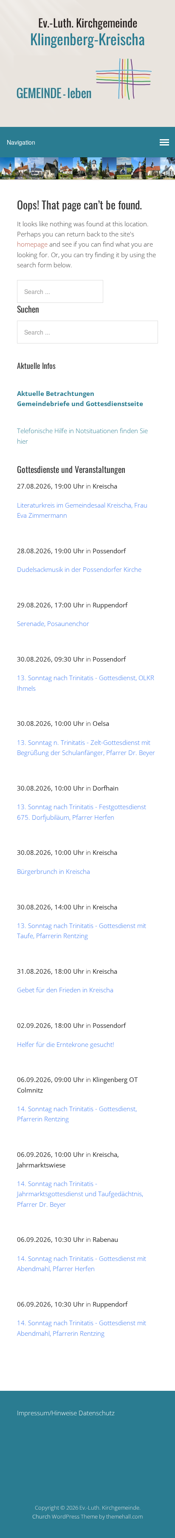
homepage (32, 244)
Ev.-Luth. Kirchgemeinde (87, 22)
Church (41, 1516)
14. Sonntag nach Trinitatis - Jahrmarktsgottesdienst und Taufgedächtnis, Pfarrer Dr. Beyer (80, 1193)
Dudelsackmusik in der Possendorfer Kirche (79, 569)
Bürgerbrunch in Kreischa (53, 871)
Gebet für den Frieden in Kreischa (65, 990)
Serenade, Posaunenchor (53, 623)
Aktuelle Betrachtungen (55, 393)
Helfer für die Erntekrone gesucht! (65, 1044)
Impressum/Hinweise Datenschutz (66, 1413)
